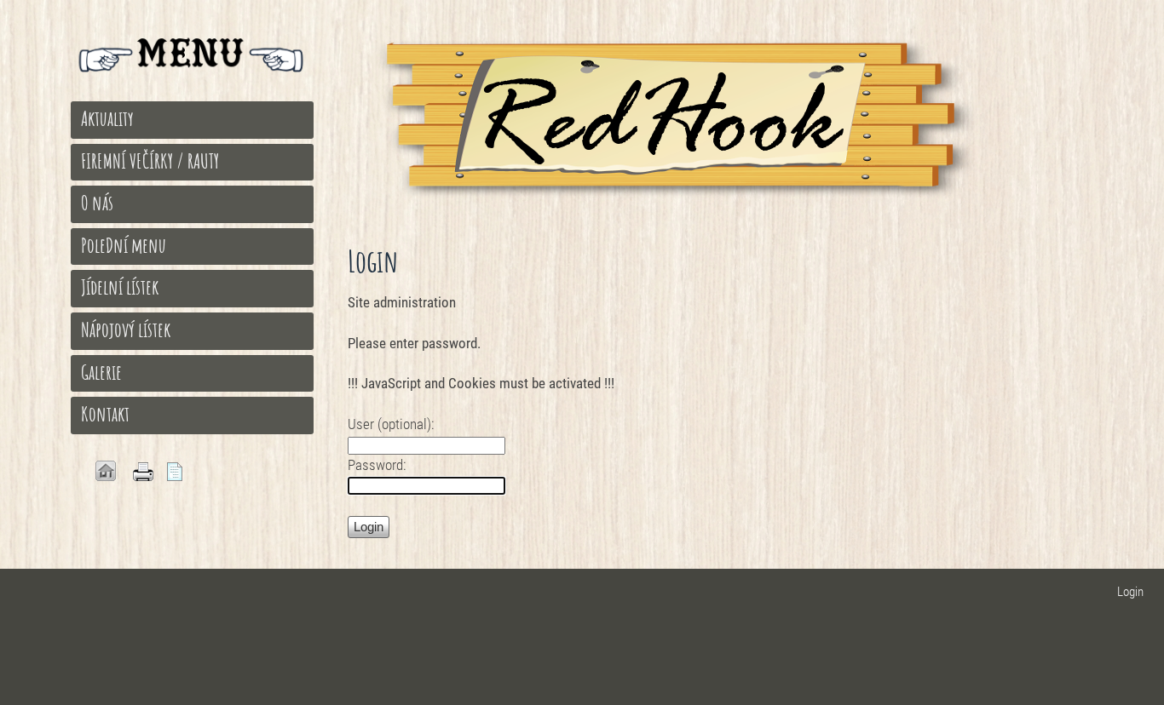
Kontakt (105, 414)
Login (1130, 591)
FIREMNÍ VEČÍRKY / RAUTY (150, 161)
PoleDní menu (123, 245)
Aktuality (107, 118)
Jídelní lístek (119, 287)
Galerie (101, 372)
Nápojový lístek (125, 329)
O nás (97, 202)
